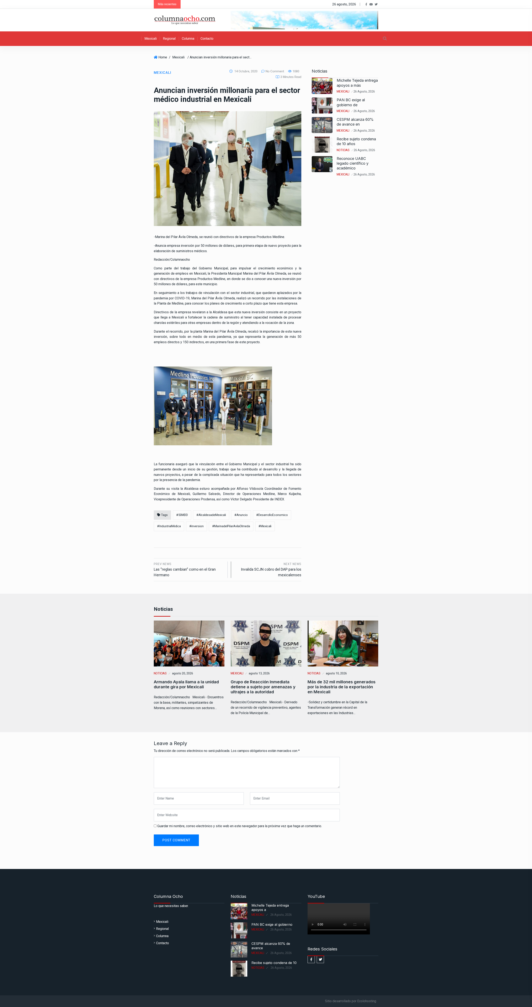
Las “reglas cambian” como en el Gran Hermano (185, 569)
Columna (188, 39)
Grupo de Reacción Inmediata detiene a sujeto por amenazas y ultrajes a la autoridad (263, 686)
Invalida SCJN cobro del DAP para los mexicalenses (271, 569)
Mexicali (150, 39)
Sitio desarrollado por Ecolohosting (350, 1001)
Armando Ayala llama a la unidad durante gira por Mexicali (186, 684)
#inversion (196, 526)
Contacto (207, 39)
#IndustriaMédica (169, 526)
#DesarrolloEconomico (272, 515)
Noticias (343, 150)
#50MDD (182, 515)
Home (162, 57)
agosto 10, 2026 (336, 673)
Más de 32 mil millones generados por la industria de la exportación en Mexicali (342, 686)
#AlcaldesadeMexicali (211, 515)
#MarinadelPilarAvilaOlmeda (231, 526)
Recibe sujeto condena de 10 (274, 963)
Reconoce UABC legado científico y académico (352, 163)
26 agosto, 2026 (364, 91)
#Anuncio (241, 515)
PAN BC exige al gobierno (271, 924)
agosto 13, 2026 (259, 673)
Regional (169, 39)
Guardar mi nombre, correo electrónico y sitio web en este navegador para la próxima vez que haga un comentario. (239, 826)
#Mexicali (265, 526)
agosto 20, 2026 (182, 673)
